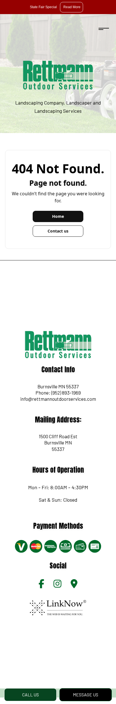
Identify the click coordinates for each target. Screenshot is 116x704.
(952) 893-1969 (66, 392)
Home (58, 216)
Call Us (30, 694)
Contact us (58, 231)
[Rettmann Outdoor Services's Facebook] (41, 585)
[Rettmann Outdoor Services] (58, 75)
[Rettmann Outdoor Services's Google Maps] (74, 585)
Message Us (85, 694)
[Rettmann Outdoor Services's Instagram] (57, 585)
